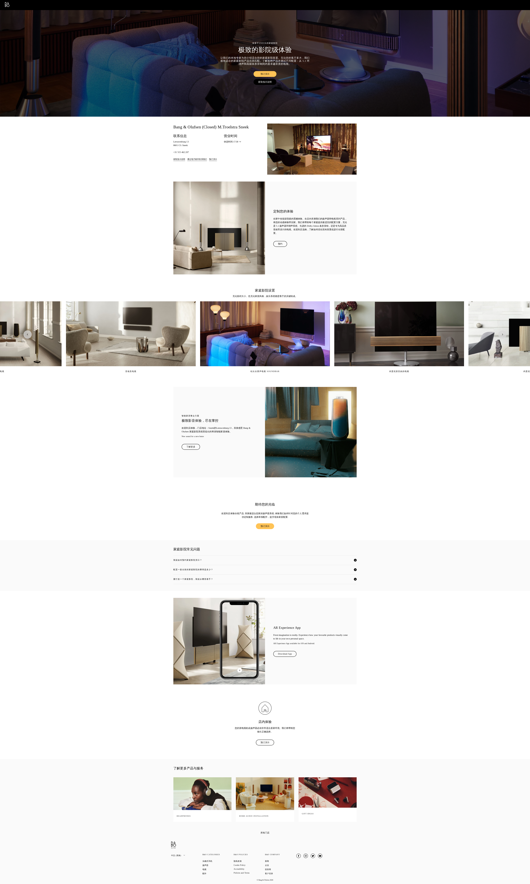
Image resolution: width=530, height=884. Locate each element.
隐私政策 (247, 861)
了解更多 (193, 447)
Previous (27, 334)
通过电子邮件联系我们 (197, 159)
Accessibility (249, 869)
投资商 (278, 869)
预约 (282, 244)
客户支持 (279, 873)
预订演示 (268, 74)
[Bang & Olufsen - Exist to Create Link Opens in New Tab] (7, 6)
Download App (287, 654)
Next (502, 334)
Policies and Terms (249, 873)
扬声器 (215, 865)
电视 (214, 869)
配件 (214, 873)
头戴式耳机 (217, 861)
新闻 (277, 861)
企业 (277, 865)
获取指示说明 (267, 82)
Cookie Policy (249, 865)
